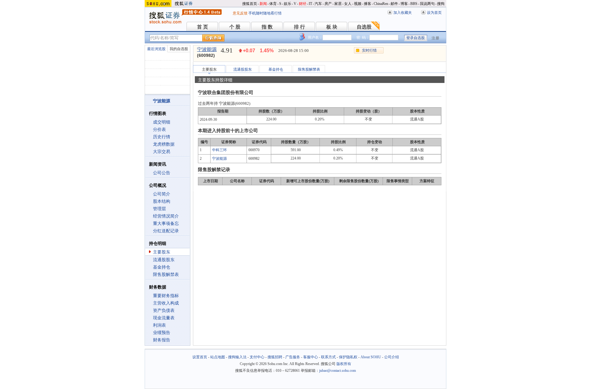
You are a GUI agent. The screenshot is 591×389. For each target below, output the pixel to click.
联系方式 (328, 357)
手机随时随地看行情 (265, 13)
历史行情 (161, 137)
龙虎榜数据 (164, 144)
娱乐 (287, 4)
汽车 (318, 4)
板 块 (331, 26)
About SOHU (370, 357)
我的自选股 (179, 49)
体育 (273, 4)
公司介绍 (391, 357)
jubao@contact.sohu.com (337, 370)
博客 (404, 4)
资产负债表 (164, 310)
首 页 (202, 26)
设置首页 (199, 357)
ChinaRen (381, 4)
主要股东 (161, 252)
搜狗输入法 (237, 357)
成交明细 (161, 122)
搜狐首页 (249, 4)
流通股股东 (164, 259)
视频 (357, 4)
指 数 (267, 26)
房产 (328, 4)
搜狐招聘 (274, 357)
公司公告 (161, 173)
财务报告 (161, 340)
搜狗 (440, 4)
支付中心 (257, 357)
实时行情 (369, 50)
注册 (436, 38)
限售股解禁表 (166, 274)
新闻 (263, 4)
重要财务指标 (166, 295)
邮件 (394, 4)
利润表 (159, 325)
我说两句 (427, 4)
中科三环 (219, 150)
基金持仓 (161, 267)
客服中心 (310, 357)
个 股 (234, 26)
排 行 (299, 26)
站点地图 (217, 357)
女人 (348, 4)
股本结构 (161, 201)
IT (310, 4)
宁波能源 (207, 49)
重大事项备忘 (166, 223)
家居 (338, 4)
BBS (413, 4)
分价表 (159, 129)
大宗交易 (161, 151)
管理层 (159, 208)
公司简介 (161, 194)
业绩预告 (161, 332)
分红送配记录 (166, 231)
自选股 (364, 26)
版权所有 (343, 364)
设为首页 (434, 12)
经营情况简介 (166, 216)
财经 (302, 4)
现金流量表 (164, 318)
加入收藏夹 (402, 12)
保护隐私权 (348, 357)
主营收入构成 (166, 303)
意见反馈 (240, 13)
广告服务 (292, 357)
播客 (367, 4)
